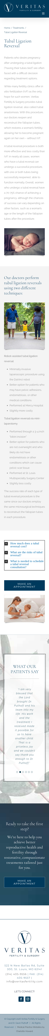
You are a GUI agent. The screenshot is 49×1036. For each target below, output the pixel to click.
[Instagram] (27, 999)
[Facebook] (21, 999)
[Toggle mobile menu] (43, 13)
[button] (24, 545)
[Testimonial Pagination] (17, 772)
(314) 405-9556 (16, 974)
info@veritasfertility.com (24, 981)
